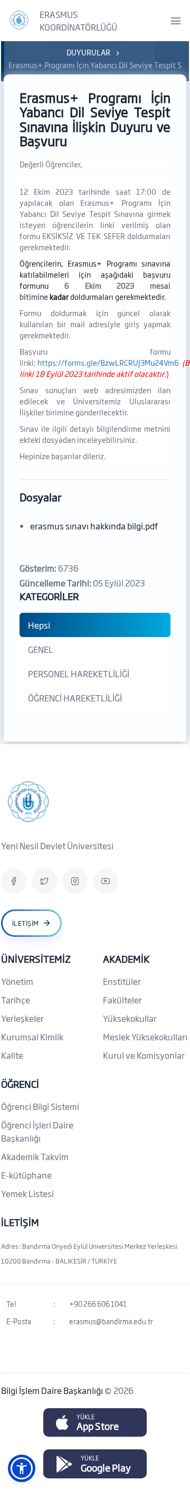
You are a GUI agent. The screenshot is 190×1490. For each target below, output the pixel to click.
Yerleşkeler (22, 1018)
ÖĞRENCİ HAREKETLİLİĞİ (75, 697)
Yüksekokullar (130, 1018)
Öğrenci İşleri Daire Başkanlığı (37, 1131)
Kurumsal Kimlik (32, 1036)
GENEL (40, 649)
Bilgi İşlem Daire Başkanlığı (52, 1390)
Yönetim (17, 981)
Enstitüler (122, 981)
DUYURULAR (88, 52)
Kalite (12, 1055)
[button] (22, 1468)
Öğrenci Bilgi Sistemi (40, 1106)
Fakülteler (122, 999)
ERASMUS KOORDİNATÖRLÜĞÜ (78, 20)
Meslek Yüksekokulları (145, 1036)
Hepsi (39, 625)
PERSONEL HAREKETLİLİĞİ (78, 673)
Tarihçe (15, 999)
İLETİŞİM (20, 1222)
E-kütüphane (26, 1175)
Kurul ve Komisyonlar (144, 1055)
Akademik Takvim (35, 1156)
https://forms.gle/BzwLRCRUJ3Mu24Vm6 (108, 362)
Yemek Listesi (27, 1193)
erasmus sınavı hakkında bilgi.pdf (94, 525)
